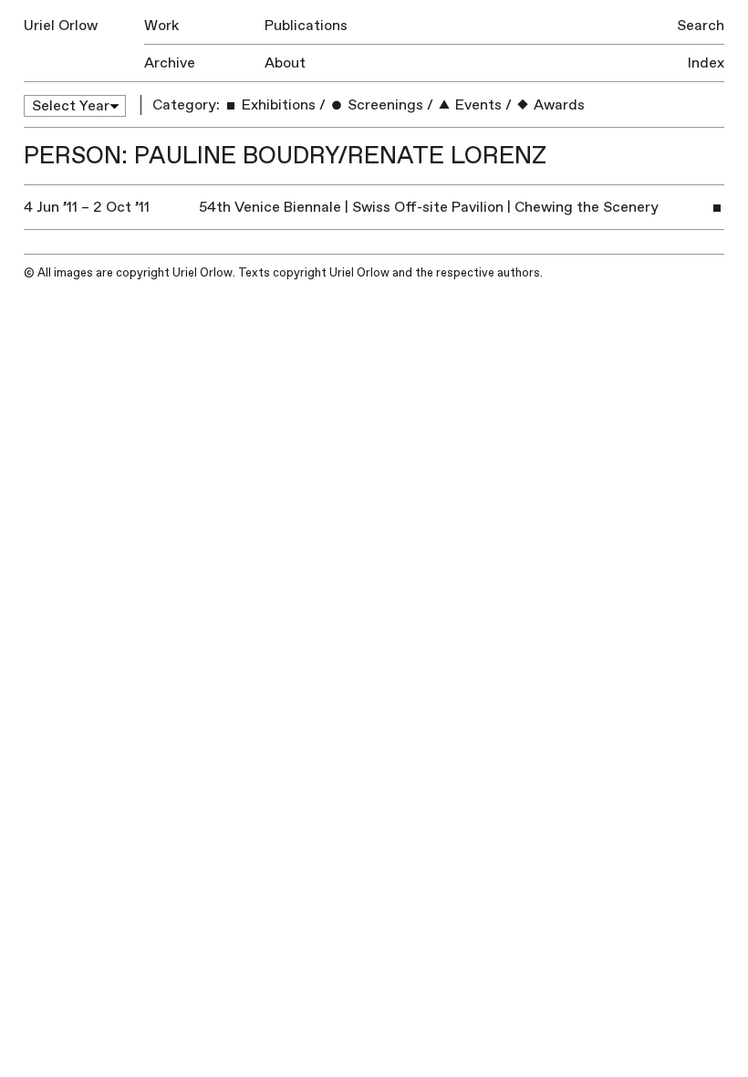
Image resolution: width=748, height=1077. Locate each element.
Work (161, 25)
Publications (306, 25)
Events (477, 105)
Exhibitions (277, 105)
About (285, 63)
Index (706, 63)
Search (700, 25)
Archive (169, 63)
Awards (557, 105)
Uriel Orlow (61, 25)
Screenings (383, 105)
